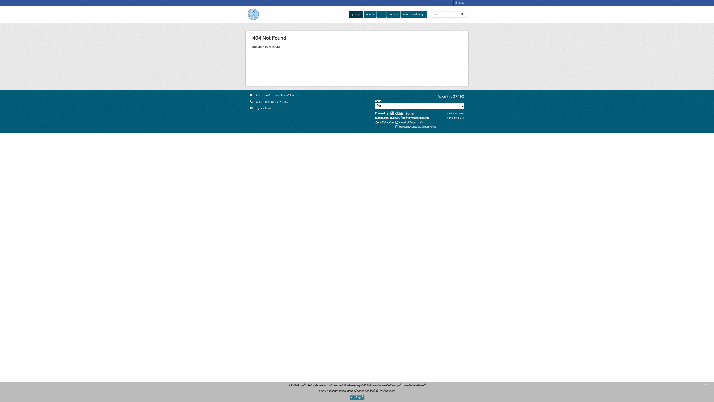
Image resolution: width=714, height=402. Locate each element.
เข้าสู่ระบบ (459, 3)
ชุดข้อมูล (356, 14)
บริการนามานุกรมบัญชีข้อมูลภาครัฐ (417, 127)
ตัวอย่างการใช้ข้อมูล (413, 14)
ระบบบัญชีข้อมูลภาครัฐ (410, 123)
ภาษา (378, 101)
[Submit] (462, 14)
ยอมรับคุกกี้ (357, 397)
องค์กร (370, 14)
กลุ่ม (381, 14)
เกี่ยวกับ (394, 14)
